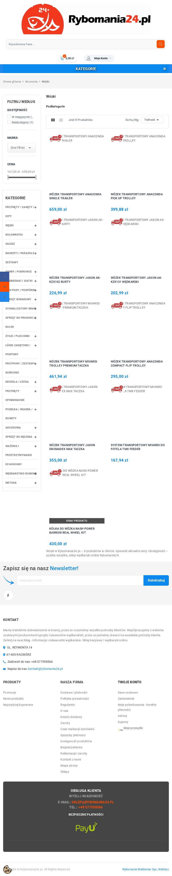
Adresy (122, 716)
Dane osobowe (128, 692)
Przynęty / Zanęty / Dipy (19, 212)
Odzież (10, 243)
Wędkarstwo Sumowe (21, 473)
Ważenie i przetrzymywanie (18, 450)
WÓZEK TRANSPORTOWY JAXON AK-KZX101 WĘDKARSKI (136, 279)
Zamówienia (126, 698)
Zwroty (65, 723)
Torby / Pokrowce (18, 271)
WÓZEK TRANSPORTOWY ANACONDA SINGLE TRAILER (75, 196)
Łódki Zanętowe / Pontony (17, 350)
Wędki (9, 225)
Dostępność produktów (76, 741)
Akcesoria (13, 427)
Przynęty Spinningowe (14, 395)
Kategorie (15, 198)
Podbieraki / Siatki (19, 280)
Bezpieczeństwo (71, 747)
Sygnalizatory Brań (20, 308)
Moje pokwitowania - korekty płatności (137, 707)
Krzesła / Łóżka (17, 381)
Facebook (8, 595)
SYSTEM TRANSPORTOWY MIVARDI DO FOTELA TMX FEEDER (138, 447)
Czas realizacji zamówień (77, 729)
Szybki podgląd (81, 161)
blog (27, 640)
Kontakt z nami (70, 759)
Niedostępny (22, 122)
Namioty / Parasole (19, 253)
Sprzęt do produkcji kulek (20, 322)
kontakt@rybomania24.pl (45, 668)
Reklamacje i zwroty (73, 753)
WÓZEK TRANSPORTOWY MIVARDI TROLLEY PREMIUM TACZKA (73, 363)
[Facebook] (4, 277)
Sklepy (64, 771)
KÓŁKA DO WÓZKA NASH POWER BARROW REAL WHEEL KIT (72, 530)
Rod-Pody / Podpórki (20, 290)
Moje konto (101, 58)
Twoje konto (130, 682)
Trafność (152, 119)
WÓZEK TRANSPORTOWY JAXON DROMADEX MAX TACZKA (72, 447)
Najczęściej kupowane (18, 704)
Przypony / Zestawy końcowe (20, 368)
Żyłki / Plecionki (17, 336)
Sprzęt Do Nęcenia (19, 436)
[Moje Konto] (4, 297)
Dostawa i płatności (73, 692)
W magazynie (23, 117)
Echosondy (13, 464)
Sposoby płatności (73, 735)
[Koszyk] (4, 287)
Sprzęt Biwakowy (18, 299)
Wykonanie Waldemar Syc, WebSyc (145, 869)
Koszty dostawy (71, 717)
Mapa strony (69, 765)
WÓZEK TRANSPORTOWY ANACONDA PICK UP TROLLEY (137, 196)
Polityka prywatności (74, 698)
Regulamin (67, 704)
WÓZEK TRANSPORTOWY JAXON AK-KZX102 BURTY (75, 279)
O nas (64, 710)
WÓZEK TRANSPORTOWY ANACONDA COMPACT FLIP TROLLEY (137, 363)
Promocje (9, 692)
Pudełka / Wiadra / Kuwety (19, 414)
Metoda (11, 482)
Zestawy (11, 262)
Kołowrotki (14, 234)
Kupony (123, 722)
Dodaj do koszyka (70, 161)
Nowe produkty (13, 698)
